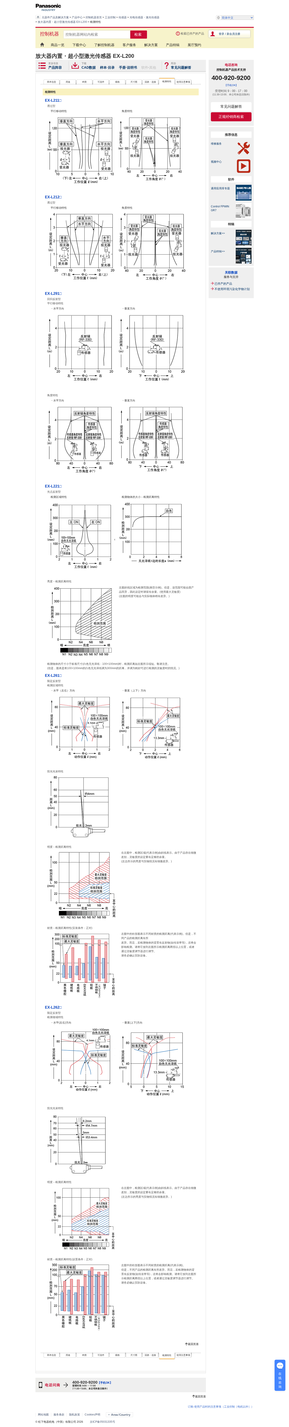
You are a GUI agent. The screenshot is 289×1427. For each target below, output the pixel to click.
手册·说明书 (128, 67)
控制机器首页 (94, 17)
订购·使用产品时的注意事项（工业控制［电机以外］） (221, 1406)
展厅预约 (194, 45)
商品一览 (57, 45)
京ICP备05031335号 (102, 1421)
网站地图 (43, 1414)
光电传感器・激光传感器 (144, 17)
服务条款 (59, 1414)
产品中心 (77, 17)
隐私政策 (74, 1414)
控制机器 (49, 33)
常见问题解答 (181, 67)
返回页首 (193, 1344)
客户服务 (129, 45)
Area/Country (119, 1414)
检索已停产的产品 (192, 33)
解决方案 (151, 45)
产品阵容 (55, 67)
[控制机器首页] (41, 43)
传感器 (123, 17)
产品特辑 (172, 45)
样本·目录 (107, 67)
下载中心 (79, 45)
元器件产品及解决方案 (55, 17)
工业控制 (110, 17)
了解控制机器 (104, 45)
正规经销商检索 (231, 117)
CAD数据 (89, 67)
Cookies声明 (92, 1414)
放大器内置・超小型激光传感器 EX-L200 (62, 21)
